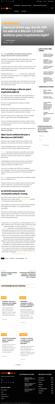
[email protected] (9, 380)
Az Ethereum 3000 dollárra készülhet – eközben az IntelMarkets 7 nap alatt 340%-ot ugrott (27, 275)
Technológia (23, 334)
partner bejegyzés (20, 258)
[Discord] (2, 1)
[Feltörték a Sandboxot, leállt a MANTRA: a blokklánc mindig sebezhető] (27, 294)
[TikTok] (8, 1)
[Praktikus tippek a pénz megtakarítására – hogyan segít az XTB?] (40, 91)
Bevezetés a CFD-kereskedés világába (48, 97)
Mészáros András (10, 40)
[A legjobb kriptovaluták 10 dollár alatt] (40, 113)
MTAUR (4, 177)
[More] (17, 49)
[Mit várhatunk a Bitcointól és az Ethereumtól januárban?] (40, 119)
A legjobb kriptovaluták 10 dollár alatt (48, 113)
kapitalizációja (16, 74)
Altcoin (4, 334)
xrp (26, 258)
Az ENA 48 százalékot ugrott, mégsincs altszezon (9, 340)
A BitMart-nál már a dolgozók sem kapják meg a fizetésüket (9, 303)
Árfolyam (6, 23)
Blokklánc (22, 297)
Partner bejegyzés (14, 23)
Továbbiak (17, 364)
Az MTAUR (3, 152)
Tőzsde (3, 297)
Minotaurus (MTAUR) (25, 199)
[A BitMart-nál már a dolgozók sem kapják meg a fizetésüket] (9, 294)
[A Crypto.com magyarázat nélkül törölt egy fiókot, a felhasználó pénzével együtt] (40, 78)
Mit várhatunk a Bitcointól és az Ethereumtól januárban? (47, 119)
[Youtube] (13, 1)
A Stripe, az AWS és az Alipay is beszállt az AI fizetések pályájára (26, 340)
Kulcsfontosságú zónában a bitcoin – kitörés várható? (9, 274)
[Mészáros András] (4, 40)
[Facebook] (4, 1)
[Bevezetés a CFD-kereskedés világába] (40, 98)
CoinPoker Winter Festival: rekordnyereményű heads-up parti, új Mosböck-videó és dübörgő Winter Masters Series (47, 106)
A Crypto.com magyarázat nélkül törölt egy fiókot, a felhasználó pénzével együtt (48, 80)
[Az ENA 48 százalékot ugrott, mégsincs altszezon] (9, 331)
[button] (52, 8)
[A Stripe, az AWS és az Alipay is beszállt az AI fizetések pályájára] (27, 331)
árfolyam (12, 258)
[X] (11, 1)
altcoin (7, 258)
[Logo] (6, 8)
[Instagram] (6, 1)
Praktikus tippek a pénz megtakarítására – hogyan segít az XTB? (48, 92)
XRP (4, 54)
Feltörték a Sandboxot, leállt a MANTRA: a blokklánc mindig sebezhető (27, 304)
